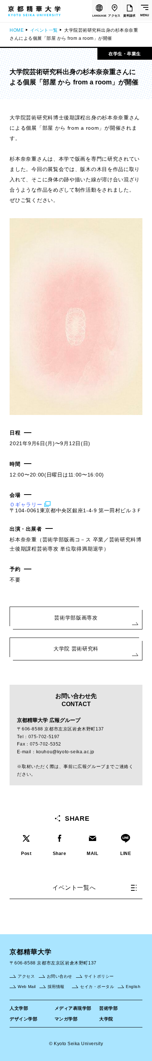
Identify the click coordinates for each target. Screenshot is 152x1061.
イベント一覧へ (74, 887)
